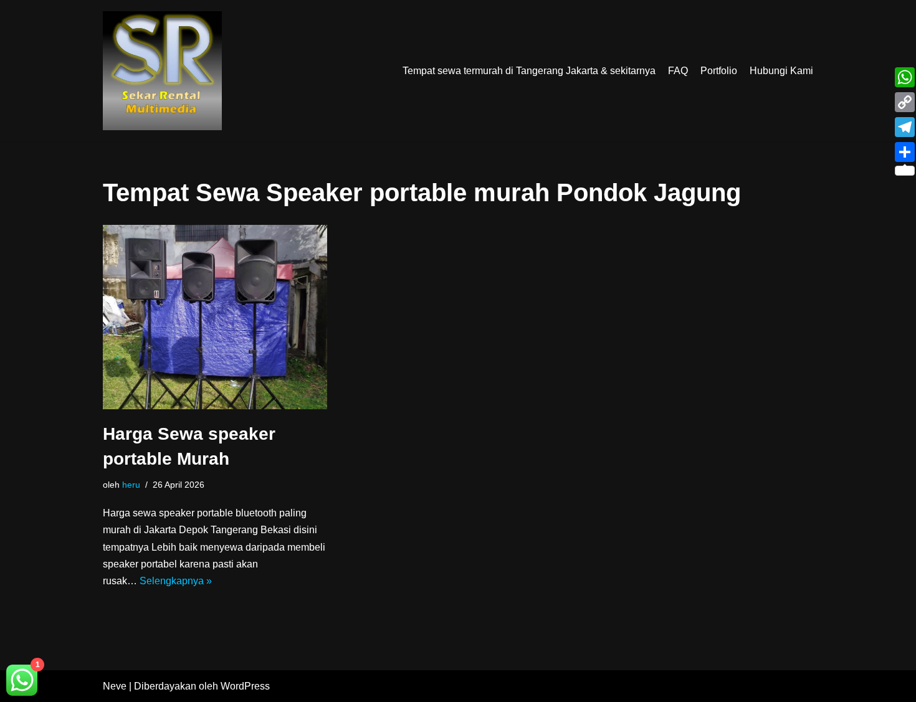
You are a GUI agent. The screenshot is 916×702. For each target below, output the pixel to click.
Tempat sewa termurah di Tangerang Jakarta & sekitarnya (529, 70)
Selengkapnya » (176, 581)
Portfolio (718, 70)
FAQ (678, 70)
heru (131, 485)
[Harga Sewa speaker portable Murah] (215, 317)
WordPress (245, 686)
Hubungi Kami (781, 70)
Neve (114, 686)
